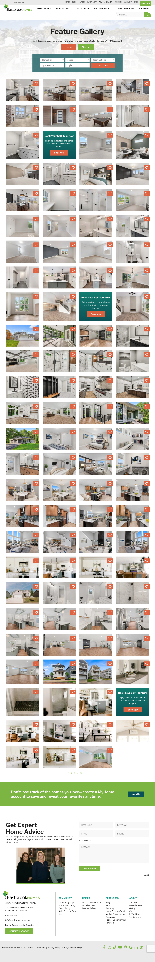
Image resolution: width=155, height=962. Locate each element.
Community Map (66, 902)
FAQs (108, 905)
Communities (44, 8)
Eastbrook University (88, 2)
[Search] (147, 14)
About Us (144, 8)
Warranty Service (131, 2)
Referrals (110, 922)
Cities (67, 2)
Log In (69, 47)
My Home (118, 2)
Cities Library (64, 908)
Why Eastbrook (126, 8)
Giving (132, 908)
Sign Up (85, 47)
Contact (145, 3)
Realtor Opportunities (116, 920)
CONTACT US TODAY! (19, 931)
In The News (134, 914)
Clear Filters (103, 65)
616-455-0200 (20, 2)
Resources (110, 917)
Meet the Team (136, 905)
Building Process (103, 8)
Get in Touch (90, 868)
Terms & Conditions (36, 947)
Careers (132, 911)
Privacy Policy (53, 947)
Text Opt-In (86, 840)
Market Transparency (115, 914)
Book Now (59, 152)
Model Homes (88, 905)
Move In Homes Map (91, 902)
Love (36, 83)
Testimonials (135, 917)
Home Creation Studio (116, 911)
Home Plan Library (66, 905)
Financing (110, 908)
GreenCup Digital (76, 947)
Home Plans (83, 8)
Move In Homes (64, 8)
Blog (74, 2)
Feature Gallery (105, 2)
